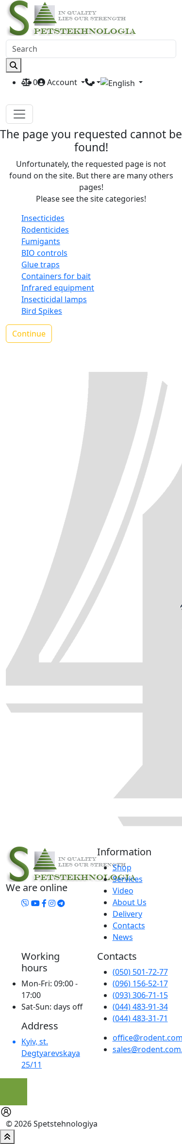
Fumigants (40, 241)
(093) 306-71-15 (140, 995)
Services (128, 879)
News (123, 937)
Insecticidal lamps (54, 299)
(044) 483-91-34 (140, 1006)
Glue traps (40, 264)
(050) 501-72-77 (140, 972)
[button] (121, 82)
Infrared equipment (57, 287)
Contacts (129, 925)
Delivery (127, 914)
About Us (130, 902)
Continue (29, 333)
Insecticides (43, 218)
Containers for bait (56, 276)
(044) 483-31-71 (140, 1018)
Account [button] (62, 82)
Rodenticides (45, 229)
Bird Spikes (41, 311)
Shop (122, 867)
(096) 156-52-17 (140, 983)
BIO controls (44, 253)
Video (123, 890)
